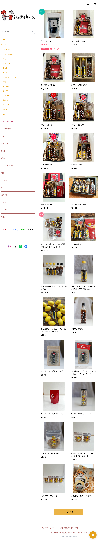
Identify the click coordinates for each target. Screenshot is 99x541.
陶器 (5, 82)
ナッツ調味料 (8, 54)
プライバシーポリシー (49, 528)
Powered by (66, 537)
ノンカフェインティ (10, 77)
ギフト (5, 73)
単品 (5, 59)
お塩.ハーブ (7, 64)
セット (5, 68)
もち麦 (5, 91)
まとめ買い (7, 86)
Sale (5, 109)
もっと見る (68, 512)
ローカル (6, 105)
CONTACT (6, 115)
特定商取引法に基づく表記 (69, 528)
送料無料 (6, 96)
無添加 (5, 100)
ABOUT (4, 44)
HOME (4, 39)
